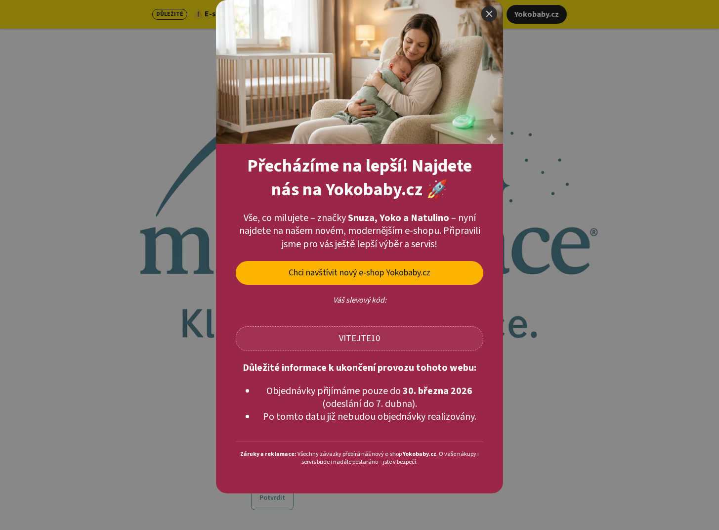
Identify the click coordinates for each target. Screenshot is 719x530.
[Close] (489, 14)
